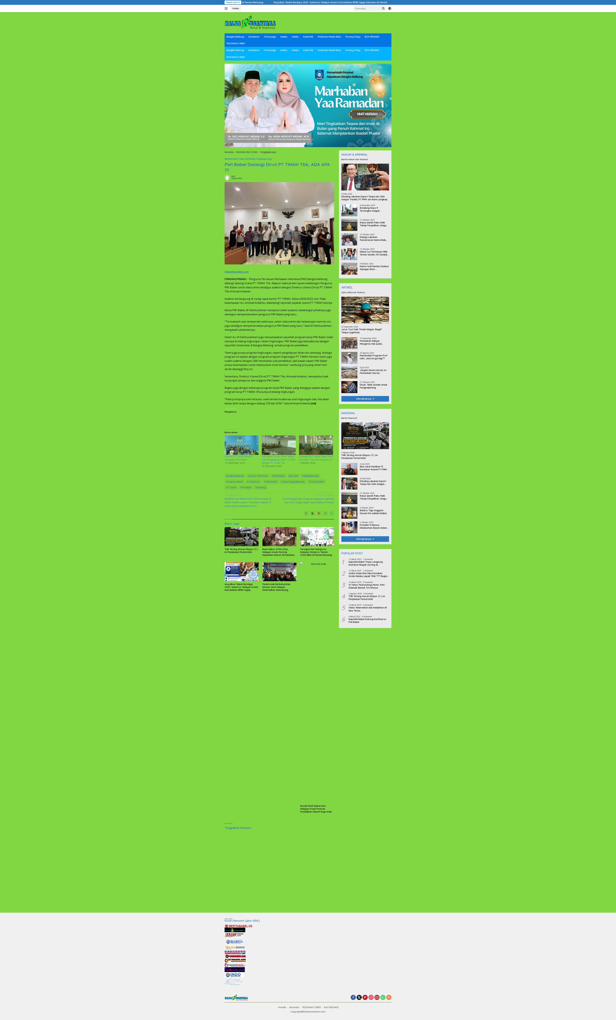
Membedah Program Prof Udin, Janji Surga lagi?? (373, 357)
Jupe (233, 176)
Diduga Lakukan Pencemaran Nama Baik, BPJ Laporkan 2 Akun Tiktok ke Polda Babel (373, 238)
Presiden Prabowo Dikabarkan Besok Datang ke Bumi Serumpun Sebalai (374, 526)
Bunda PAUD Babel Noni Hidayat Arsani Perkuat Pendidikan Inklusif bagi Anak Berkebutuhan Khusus (316, 809)
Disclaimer (254, 36)
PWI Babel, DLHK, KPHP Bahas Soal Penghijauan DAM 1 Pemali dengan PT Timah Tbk (278, 459)
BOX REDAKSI (372, 36)
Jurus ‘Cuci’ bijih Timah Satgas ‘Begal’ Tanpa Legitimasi (361, 331)
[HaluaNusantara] (250, 22)
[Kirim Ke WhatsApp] (331, 513)
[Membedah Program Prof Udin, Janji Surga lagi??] (349, 358)
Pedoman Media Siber (329, 36)
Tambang (260, 487)
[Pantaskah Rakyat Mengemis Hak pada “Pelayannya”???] (349, 343)
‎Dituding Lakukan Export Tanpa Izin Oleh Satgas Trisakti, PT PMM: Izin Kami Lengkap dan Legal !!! (364, 198)
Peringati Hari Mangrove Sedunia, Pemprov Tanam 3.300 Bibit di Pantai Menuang (316, 552)
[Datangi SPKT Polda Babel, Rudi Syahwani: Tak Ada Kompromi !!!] (316, 445)
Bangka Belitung (235, 36)
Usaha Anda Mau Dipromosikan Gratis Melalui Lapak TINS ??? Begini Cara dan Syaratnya (368, 575)
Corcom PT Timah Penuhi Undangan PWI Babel (238, 458)
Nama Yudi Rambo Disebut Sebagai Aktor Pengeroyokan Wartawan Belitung (374, 268)
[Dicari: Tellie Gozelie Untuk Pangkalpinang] (349, 387)
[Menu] (227, 8)
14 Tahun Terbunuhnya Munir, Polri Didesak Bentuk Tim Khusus (367, 586)
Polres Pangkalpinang (292, 481)
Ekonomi (293, 475)
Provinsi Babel (316, 481)
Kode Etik (308, 36)
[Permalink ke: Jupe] (227, 177)
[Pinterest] (365, 997)
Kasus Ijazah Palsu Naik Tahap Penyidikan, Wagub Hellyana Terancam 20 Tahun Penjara (374, 224)
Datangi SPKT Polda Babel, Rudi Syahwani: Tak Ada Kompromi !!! (315, 458)
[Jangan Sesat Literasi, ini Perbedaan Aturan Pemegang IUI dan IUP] (349, 372)
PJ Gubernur (253, 481)
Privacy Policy (353, 36)
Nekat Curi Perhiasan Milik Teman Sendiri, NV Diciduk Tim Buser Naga (373, 253)
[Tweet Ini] (312, 513)
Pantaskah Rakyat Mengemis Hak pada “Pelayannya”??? (371, 342)
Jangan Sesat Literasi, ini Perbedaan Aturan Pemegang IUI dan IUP (373, 371)
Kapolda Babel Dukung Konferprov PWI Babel (367, 621)
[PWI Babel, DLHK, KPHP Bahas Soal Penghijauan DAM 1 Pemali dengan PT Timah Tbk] (279, 445)
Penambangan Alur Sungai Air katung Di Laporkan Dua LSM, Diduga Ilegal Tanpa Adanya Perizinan (308, 499)
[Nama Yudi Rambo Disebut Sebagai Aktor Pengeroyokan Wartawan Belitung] (349, 269)
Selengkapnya (364, 398)
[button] (383, 8)
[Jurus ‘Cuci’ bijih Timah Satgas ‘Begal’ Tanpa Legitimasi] (365, 310)
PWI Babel (245, 487)
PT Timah (231, 487)
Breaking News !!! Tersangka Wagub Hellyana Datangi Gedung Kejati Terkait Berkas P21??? (373, 209)
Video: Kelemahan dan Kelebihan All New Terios (368, 609)
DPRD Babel (278, 475)
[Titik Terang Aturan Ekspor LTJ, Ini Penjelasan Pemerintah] (242, 536)
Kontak (282, 1007)
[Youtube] (377, 997)
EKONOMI (250, 158)
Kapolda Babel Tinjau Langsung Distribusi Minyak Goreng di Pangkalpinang (366, 563)
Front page (270, 36)
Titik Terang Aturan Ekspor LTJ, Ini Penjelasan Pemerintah (241, 551)
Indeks (235, 8)
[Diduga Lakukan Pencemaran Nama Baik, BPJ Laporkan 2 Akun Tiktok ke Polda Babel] (349, 239)
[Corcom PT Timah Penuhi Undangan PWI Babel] (242, 445)
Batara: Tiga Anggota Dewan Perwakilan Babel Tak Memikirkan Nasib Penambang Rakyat (373, 512)
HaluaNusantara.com (237, 272)
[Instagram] (371, 997)
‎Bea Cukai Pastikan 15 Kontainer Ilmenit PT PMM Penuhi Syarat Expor (373, 468)
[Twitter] (359, 997)
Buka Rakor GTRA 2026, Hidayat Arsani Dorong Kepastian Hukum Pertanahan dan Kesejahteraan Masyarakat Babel (278, 552)
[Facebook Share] (306, 513)
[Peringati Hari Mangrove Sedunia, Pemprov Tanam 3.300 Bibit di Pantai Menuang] (317, 536)
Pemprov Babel (234, 481)
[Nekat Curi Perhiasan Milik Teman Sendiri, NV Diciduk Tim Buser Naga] (349, 254)
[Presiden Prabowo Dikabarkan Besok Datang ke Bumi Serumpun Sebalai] (349, 527)
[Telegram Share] (325, 513)
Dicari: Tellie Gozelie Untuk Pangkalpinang (373, 386)
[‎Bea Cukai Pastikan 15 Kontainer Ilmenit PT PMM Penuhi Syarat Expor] (349, 469)
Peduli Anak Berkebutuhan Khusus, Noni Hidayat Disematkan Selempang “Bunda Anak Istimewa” (343, 2)
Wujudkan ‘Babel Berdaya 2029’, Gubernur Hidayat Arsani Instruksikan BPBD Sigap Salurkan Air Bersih (241, 587)
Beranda (294, 1007)
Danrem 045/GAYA (258, 475)
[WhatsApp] (382, 997)
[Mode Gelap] (389, 8)
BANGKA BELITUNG (234, 158)
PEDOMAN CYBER (236, 43)
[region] (308, 105)
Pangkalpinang (264, 158)
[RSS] (388, 997)
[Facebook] (353, 997)
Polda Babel (270, 481)
